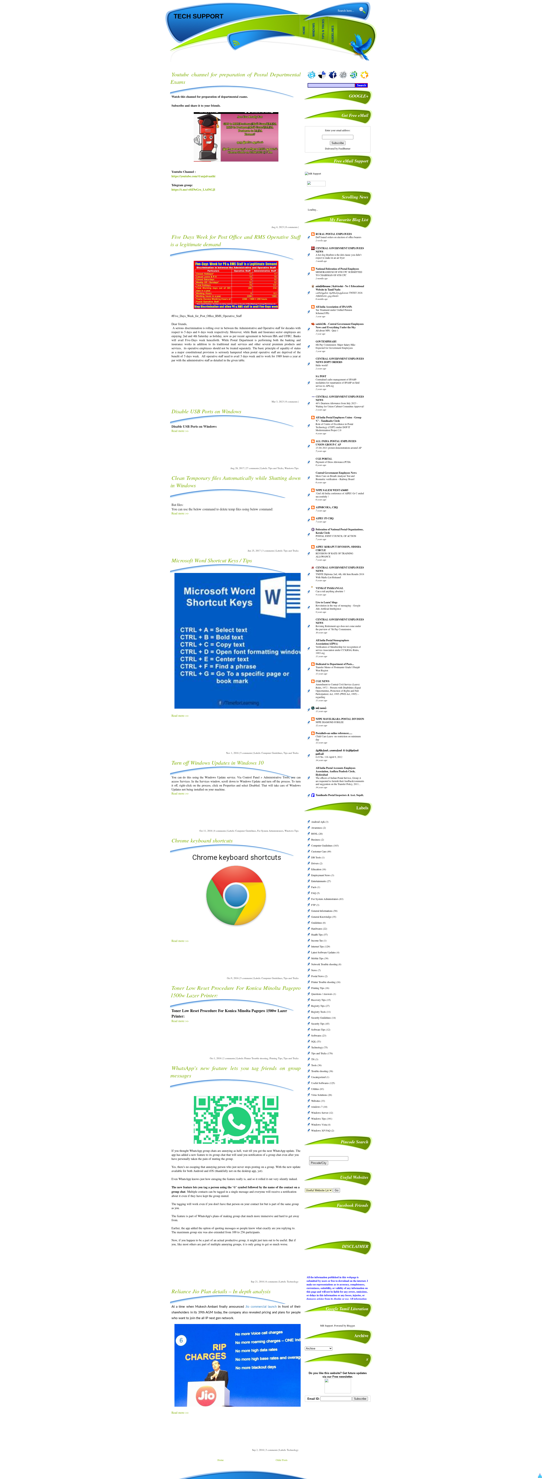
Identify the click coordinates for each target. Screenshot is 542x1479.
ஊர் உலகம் (321, 708)
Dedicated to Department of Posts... (335, 664)
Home (304, 30)
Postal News (318, 976)
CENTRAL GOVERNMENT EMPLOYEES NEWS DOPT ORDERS (340, 360)
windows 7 (317, 1106)
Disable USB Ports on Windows (206, 411)
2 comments (229, 1058)
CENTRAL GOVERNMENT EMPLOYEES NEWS (340, 249)
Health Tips (317, 934)
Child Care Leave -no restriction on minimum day (338, 738)
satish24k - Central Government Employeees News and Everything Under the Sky (340, 325)
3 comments (268, 550)
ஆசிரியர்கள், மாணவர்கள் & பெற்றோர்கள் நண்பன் (337, 752)
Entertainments (319, 881)
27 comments (252, 468)
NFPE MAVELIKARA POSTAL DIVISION (340, 719)
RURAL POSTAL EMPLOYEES (334, 234)
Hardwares (317, 928)
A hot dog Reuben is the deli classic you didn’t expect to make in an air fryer (338, 256)
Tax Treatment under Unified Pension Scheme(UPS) (334, 311)
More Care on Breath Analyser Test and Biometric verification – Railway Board (335, 477)
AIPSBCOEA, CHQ (327, 507)
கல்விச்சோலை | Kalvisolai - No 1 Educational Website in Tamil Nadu (340, 287)
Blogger (351, 1325)
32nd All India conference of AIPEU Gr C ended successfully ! (340, 495)
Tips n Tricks (323, 29)
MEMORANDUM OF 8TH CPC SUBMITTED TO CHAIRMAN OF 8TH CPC (339, 273)
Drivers (315, 863)
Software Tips (318, 1029)
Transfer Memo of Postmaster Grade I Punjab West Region (338, 669)
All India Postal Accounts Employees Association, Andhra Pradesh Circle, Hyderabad (335, 771)
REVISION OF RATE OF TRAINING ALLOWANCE (334, 555)
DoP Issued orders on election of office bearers (338, 237)
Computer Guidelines (271, 752)
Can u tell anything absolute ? (330, 591)
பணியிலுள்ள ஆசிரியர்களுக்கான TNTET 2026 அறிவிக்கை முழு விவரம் (339, 294)
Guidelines (332, 33)
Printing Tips (276, 1058)
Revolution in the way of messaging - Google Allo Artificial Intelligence (338, 607)
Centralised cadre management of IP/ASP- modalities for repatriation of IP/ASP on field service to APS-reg (337, 382)
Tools (314, 1065)
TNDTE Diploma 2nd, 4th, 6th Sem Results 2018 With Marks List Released (340, 576)
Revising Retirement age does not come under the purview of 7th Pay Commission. (338, 627)
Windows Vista (319, 1124)
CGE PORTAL (324, 459)
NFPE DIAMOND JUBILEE (330, 722)
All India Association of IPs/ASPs (334, 307)
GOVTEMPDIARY (326, 341)
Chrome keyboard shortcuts (202, 840)
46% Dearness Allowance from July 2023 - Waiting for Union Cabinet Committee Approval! (340, 405)
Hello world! (322, 365)
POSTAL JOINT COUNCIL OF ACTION (336, 536)
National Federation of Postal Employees (337, 269)
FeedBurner (344, 148)
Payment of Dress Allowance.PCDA (333, 462)
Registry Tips (318, 1005)
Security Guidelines (321, 1017)
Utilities (315, 1089)
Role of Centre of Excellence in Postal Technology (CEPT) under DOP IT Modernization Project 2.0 (334, 427)
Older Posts (282, 1460)
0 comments (291, 227)
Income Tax (317, 940)
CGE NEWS (322, 681)
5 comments (246, 752)
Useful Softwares (320, 1083)
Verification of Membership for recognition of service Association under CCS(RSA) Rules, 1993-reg (338, 650)
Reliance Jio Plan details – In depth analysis (221, 1291)
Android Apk (318, 821)
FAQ (314, 893)
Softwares (316, 1035)
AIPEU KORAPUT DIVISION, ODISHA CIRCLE (338, 548)
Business (316, 839)
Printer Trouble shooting (256, 1058)
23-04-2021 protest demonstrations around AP (338, 447)
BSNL (314, 833)
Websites (316, 1100)
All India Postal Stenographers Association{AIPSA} (332, 641)
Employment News (321, 875)
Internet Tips (318, 946)
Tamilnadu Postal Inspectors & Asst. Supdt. (340, 795)
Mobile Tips (317, 958)
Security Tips (318, 1023)
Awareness (317, 827)
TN (313, 1059)
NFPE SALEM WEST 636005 (332, 490)
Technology (293, 1281)
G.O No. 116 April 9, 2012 (329, 756)
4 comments (220, 830)
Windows (313, 30)
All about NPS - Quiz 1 (327, 330)
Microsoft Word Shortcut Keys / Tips (211, 560)
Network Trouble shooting (324, 964)
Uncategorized (318, 1077)
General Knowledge (321, 916)
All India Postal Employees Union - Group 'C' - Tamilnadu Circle (338, 419)
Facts (314, 887)
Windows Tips (292, 468)
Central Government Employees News (336, 473)
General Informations (322, 910)
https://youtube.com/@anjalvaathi (193, 176)
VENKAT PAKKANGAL (329, 588)
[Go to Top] (540, 1476)
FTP (313, 904)
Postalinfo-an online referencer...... (334, 733)
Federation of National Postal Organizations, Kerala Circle (340, 531)
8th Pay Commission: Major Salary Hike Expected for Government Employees (335, 346)
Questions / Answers (322, 994)
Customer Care (319, 851)
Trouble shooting (320, 1071)
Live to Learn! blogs (326, 602)
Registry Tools (318, 1011)
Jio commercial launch (261, 1306)
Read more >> (180, 431)
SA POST (321, 376)
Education (316, 869)
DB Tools (316, 857)
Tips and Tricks (275, 468)
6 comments (272, 1281)
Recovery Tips (318, 999)
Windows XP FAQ (321, 1130)
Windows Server (320, 1112)
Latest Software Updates (323, 952)
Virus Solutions (319, 1094)
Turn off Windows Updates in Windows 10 (217, 762)
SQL (314, 1041)
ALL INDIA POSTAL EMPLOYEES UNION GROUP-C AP (336, 442)
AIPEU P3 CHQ (324, 518)
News (314, 970)
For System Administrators (270, 830)
